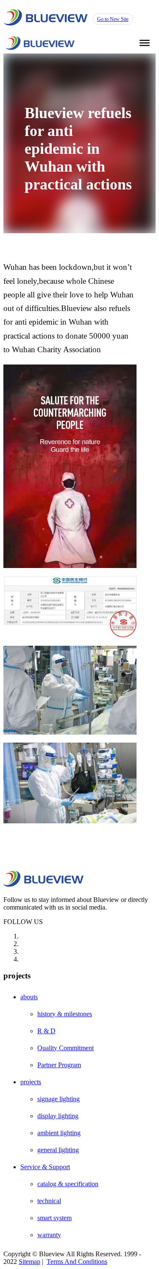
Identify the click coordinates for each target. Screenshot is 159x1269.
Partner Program (59, 1064)
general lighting (58, 1149)
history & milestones (64, 1013)
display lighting (57, 1115)
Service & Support (45, 1166)
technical (49, 1200)
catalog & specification (67, 1183)
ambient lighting (59, 1132)
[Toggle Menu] (144, 43)
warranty (49, 1234)
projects (30, 1081)
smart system (54, 1217)
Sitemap (29, 1261)
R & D (46, 1030)
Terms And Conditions (77, 1261)
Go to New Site (112, 19)
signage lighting (58, 1098)
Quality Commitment (65, 1047)
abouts (29, 997)
